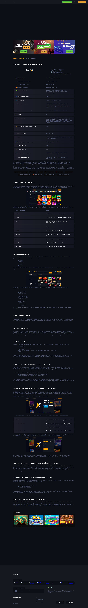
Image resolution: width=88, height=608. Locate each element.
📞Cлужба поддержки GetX (63, 174)
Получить (23, 51)
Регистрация (82, 1)
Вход (75, 1)
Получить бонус (67, 1)
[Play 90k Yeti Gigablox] (36, 520)
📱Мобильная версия (37, 174)
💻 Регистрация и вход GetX (24, 174)
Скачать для (61, 602)
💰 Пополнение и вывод (50, 174)
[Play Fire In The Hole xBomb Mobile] (67, 520)
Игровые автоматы (18, 1)
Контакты (15, 574)
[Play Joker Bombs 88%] (52, 520)
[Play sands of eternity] (21, 520)
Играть (44, 51)
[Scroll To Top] (77, 605)
